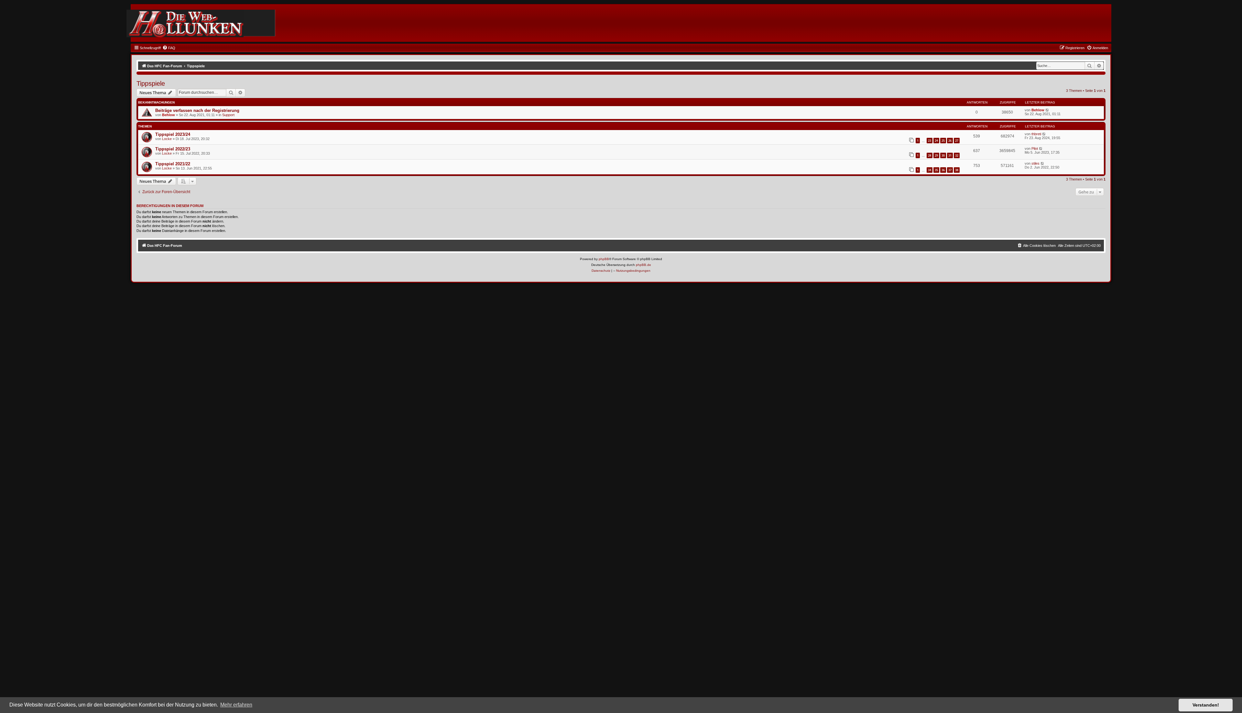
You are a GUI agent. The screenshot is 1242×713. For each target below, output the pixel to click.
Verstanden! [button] (1206, 705)
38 (956, 170)
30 (943, 155)
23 (929, 140)
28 (929, 155)
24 (936, 140)
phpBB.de (643, 265)
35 (936, 170)
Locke (167, 139)
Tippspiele (150, 83)
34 (929, 170)
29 (936, 155)
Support (228, 115)
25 (943, 140)
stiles (1035, 163)
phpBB (604, 259)
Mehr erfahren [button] (236, 705)
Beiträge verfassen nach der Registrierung (197, 110)
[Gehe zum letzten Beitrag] (1047, 110)
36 (943, 170)
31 (950, 155)
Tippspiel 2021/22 (172, 163)
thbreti (1036, 134)
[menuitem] (168, 48)
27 (956, 140)
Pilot (1034, 148)
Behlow (168, 115)
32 (956, 155)
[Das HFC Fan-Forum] (185, 23)
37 (950, 170)
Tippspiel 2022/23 (172, 149)
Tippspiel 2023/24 (172, 134)
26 (950, 140)
